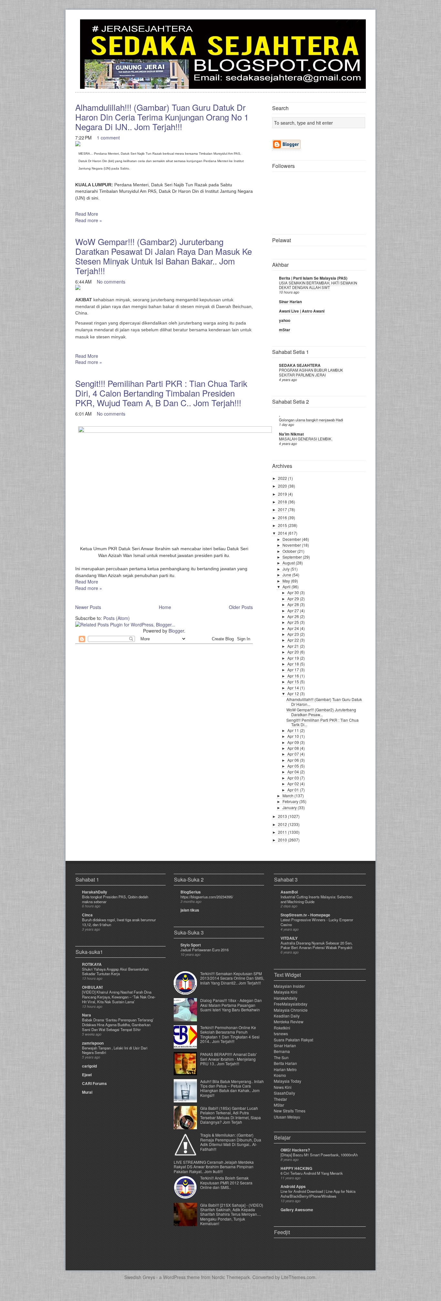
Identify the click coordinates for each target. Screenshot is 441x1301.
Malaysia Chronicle (291, 1010)
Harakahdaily (285, 998)
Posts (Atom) (116, 618)
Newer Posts (88, 607)
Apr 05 (293, 766)
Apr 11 (293, 730)
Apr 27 (293, 610)
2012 (283, 824)
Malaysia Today (287, 1081)
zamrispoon (93, 1043)
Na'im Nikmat (291, 434)
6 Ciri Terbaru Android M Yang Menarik (312, 1173)
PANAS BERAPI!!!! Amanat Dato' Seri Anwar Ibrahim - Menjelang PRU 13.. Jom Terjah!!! (228, 1058)
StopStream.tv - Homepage (305, 915)
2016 (283, 517)
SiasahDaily (284, 1093)
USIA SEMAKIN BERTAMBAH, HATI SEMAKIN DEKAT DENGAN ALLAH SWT (318, 285)
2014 (283, 533)
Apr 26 (293, 616)
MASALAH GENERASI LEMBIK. (306, 438)
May (286, 580)
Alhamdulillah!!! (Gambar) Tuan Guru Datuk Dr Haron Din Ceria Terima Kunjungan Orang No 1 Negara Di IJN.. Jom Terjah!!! (162, 116)
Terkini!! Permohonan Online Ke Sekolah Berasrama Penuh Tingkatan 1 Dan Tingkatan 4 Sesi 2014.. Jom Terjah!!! (230, 1034)
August (289, 562)
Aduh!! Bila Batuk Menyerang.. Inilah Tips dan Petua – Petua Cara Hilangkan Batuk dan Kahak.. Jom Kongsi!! (232, 1088)
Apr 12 (293, 693)
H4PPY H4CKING (296, 1168)
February (290, 801)
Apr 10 (293, 736)
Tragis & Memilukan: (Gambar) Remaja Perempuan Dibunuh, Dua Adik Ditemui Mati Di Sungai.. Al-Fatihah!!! (230, 1141)
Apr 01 (293, 789)
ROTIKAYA (92, 964)
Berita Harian (285, 1063)
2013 (283, 816)
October (289, 551)
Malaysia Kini (285, 992)
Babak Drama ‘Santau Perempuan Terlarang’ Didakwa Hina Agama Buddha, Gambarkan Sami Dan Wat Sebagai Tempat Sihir (118, 1024)
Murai (87, 1092)
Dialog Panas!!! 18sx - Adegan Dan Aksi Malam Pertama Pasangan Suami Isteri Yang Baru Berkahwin (231, 1004)
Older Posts (241, 607)
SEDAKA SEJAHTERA (300, 365)
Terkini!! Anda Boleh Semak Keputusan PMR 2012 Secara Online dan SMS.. (226, 1182)
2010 (283, 839)
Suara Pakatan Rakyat (293, 1039)
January (290, 807)
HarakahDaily (94, 892)
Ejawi (87, 1075)
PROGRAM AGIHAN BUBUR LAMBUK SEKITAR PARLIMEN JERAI (311, 372)
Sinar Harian (290, 302)
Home (165, 607)
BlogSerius (190, 892)
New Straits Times (289, 1110)
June (287, 574)
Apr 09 (293, 742)
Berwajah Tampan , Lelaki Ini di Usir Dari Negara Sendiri (115, 1050)
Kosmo (280, 1075)
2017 (283, 509)
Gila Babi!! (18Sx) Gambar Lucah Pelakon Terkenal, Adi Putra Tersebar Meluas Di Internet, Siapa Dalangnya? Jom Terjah (230, 1115)
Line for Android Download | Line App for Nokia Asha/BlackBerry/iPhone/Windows (318, 1194)
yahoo (284, 320)
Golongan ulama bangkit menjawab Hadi (311, 419)
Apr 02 (293, 783)
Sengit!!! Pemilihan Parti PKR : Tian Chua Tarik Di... (322, 722)
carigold (89, 1066)
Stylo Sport (190, 945)
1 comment (108, 137)
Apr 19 (293, 658)
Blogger (176, 630)
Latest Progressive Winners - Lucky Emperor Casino (317, 922)
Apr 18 (293, 663)
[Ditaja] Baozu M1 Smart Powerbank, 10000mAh (319, 1154)
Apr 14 (293, 687)
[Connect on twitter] (340, 28)
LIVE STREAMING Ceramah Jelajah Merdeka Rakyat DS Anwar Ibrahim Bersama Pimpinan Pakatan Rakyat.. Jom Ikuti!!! (214, 1166)
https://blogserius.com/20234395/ (206, 896)
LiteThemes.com (298, 1277)
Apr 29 (293, 598)
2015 (283, 525)
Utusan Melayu (287, 1117)
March (288, 795)
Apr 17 (293, 669)
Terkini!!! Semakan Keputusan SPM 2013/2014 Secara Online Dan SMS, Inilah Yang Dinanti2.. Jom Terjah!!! (232, 978)
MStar (279, 1105)
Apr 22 (293, 640)
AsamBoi (289, 892)
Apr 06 (293, 760)
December (292, 539)
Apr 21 (293, 646)
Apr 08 (293, 748)
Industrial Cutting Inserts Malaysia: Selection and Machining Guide (316, 899)
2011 (283, 832)
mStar (284, 330)
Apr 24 (293, 628)
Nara (86, 1015)
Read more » (88, 220)
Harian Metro (285, 1069)
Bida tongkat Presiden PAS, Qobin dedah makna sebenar (115, 899)
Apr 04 (293, 771)
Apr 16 (293, 675)
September (292, 557)
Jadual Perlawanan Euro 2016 (204, 949)
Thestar (280, 1099)
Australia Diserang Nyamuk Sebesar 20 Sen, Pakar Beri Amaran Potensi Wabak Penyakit (317, 945)
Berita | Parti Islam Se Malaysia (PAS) (313, 278)
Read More (86, 214)
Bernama (282, 1051)
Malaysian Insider (289, 986)
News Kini (283, 1087)
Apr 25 (293, 622)
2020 (283, 486)
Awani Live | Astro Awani (301, 311)
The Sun (281, 1057)
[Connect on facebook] (350, 28)
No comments (111, 281)
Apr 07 (293, 754)
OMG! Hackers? (295, 1150)
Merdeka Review (288, 1021)
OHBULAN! (92, 987)
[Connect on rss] (360, 28)
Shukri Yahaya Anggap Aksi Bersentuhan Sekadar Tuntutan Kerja (115, 971)
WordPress (174, 1277)
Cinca (87, 915)
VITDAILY (289, 938)
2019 (283, 494)
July (286, 569)
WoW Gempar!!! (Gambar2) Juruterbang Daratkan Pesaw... (321, 712)
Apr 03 (293, 777)
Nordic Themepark (231, 1277)
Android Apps (293, 1186)
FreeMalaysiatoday (290, 1004)
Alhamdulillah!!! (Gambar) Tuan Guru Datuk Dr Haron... (324, 702)
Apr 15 (293, 681)
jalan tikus (189, 910)
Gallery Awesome (297, 1210)
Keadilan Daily (287, 1015)
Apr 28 (293, 604)
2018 (283, 501)
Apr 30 (293, 592)
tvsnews (281, 1033)
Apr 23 (293, 634)
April (287, 586)
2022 (283, 478)
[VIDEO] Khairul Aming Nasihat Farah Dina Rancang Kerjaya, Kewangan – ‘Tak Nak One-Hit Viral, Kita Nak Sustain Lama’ (119, 996)
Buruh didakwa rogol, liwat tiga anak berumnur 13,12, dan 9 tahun (119, 922)
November (292, 545)
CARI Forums (94, 1083)
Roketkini (282, 1027)
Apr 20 (293, 652)
